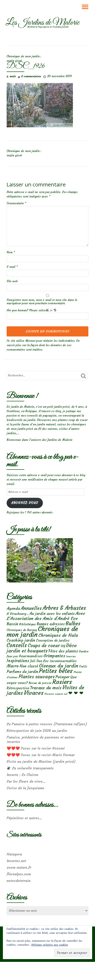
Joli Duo (36, 661)
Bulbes (73, 623)
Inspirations (18, 660)
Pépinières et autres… (24, 818)
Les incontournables (60, 661)
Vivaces (34, 692)
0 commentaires (31, 76)
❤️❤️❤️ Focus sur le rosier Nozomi (36, 748)
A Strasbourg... (18, 614)
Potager (62, 676)
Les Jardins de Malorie (42, 22)
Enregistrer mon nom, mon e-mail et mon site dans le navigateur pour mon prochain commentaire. (42, 301)
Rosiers (62, 682)
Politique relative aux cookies (49, 944)
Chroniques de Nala (58, 635)
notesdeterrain (18, 880)
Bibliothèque (27, 624)
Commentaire (16, 203)
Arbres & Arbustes (64, 608)
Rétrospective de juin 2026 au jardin (37, 730)
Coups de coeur (44, 645)
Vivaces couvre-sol (55, 693)
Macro (13, 666)
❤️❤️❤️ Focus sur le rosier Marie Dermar (41, 755)
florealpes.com (19, 874)
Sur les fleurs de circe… (26, 781)
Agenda (13, 608)
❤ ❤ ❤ (75, 693)
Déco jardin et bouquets (42, 648)
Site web (12, 281)
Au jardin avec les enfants (52, 613)
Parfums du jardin (22, 671)
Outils (83, 666)
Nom (11, 252)
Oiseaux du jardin (58, 666)
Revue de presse (39, 683)
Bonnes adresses (51, 624)
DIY (63, 646)
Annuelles (31, 608)
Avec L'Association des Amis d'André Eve (46, 616)
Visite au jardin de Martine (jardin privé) (41, 761)
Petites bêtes (56, 671)
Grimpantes (54, 655)
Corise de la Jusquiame (25, 788)
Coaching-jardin (21, 640)
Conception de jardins (52, 640)
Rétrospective (18, 688)
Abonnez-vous (24, 503)
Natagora (14, 854)
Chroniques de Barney (22, 630)
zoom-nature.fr (19, 867)
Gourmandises (31, 656)
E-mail (12, 267)
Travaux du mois (45, 687)
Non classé (28, 666)
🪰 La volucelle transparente (30, 768)
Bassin (12, 623)
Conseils (17, 645)
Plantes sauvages (37, 677)
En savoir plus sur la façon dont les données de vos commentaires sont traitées (43, 345)
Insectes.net (16, 861)
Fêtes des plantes (63, 651)
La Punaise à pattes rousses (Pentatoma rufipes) (47, 724)
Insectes (71, 656)
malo (13, 76)
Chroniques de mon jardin (42, 632)
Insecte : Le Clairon (22, 774)
